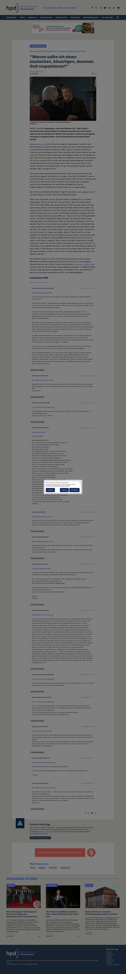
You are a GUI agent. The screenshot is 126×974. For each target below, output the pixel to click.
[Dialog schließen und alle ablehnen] (80, 482)
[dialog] (63, 487)
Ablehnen (64, 490)
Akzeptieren (74, 490)
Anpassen (50, 490)
